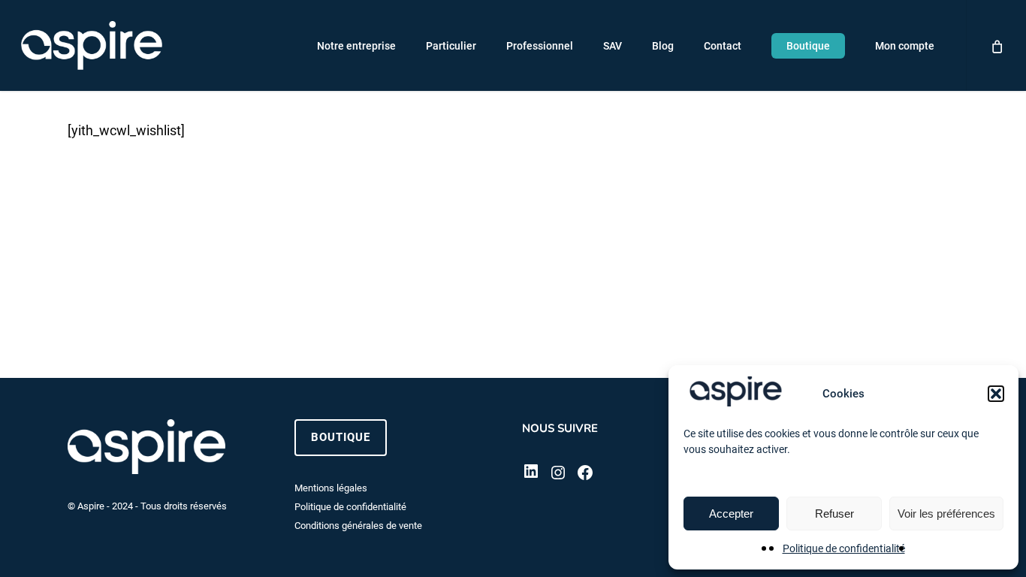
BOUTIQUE (340, 437)
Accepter (731, 513)
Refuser (834, 513)
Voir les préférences (946, 513)
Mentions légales (330, 488)
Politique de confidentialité (844, 548)
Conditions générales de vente (358, 525)
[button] (995, 393)
